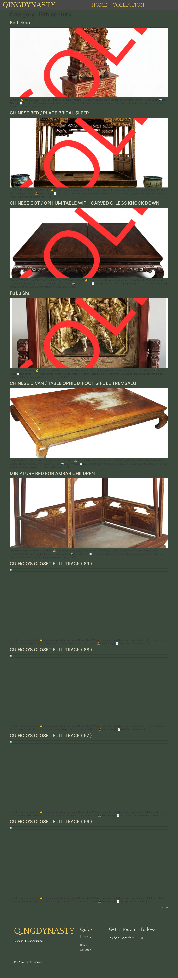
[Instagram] (142, 937)
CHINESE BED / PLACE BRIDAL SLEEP (49, 113)
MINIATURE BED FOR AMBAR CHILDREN (52, 473)
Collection (128, 5)
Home (99, 5)
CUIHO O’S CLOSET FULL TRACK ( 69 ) (51, 563)
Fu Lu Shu (20, 293)
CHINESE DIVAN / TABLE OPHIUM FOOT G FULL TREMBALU (73, 383)
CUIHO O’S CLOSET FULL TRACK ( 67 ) (51, 735)
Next (164, 907)
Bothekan (20, 22)
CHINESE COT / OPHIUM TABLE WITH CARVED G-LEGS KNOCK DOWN (84, 203)
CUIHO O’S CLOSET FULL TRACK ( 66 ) (51, 821)
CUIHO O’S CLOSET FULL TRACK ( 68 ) (51, 649)
